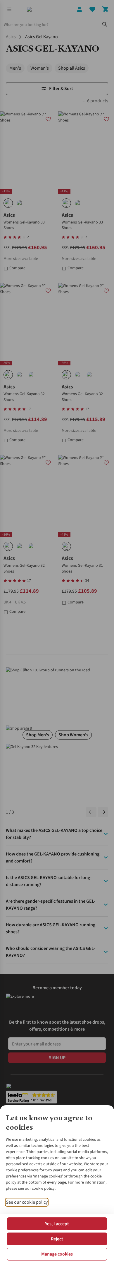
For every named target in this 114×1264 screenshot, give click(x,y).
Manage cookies (57, 1254)
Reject (57, 1239)
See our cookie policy (27, 1202)
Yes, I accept (57, 1224)
